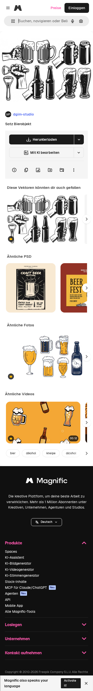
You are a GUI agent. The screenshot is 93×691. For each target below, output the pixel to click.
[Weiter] (86, 219)
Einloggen (76, 8)
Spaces (11, 551)
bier (13, 453)
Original (32, 42)
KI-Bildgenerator (18, 563)
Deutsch (46, 522)
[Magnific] (46, 482)
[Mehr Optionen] (74, 170)
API (7, 599)
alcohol (71, 453)
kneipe (51, 453)
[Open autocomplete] (11, 21)
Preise (56, 8)
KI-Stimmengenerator (22, 575)
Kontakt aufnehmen (23, 652)
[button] (46, 522)
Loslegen (13, 624)
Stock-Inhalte (16, 581)
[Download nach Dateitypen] (79, 139)
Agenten (15, 593)
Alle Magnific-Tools (20, 611)
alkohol (31, 453)
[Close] (86, 683)
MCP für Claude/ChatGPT (30, 587)
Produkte (13, 542)
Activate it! (70, 683)
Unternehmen (17, 638)
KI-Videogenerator (19, 569)
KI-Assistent (14, 557)
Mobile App (14, 605)
